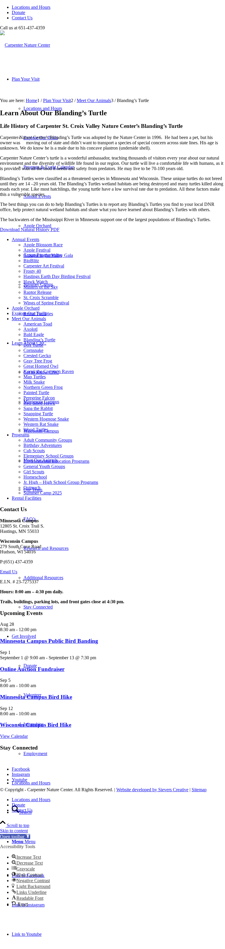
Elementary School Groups (48, 455)
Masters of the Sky (40, 286)
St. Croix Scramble (41, 297)
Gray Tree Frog (37, 360)
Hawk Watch (35, 281)
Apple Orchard (26, 308)
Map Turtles (34, 376)
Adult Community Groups (47, 440)
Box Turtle (33, 345)
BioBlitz (31, 260)
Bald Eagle (33, 334)
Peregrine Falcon (39, 397)
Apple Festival (36, 250)
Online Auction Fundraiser (32, 669)
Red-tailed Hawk (39, 403)
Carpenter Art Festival (43, 265)
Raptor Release (37, 292)
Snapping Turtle (38, 413)
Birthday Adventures (42, 445)
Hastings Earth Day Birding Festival (57, 276)
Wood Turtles (35, 429)
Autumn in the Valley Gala (48, 255)
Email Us (8, 571)
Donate (18, 12)
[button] (15, 836)
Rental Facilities (26, 498)
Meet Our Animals (29, 318)
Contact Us (22, 17)
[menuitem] (118, 7)
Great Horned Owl (40, 366)
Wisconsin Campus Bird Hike (35, 725)
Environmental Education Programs (56, 461)
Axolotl (30, 329)
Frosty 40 (32, 271)
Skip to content (14, 830)
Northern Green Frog (43, 387)
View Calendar (14, 736)
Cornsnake (33, 350)
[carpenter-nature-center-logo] (25, 45)
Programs (20, 434)
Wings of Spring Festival (46, 302)
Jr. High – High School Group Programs (60, 482)
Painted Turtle (36, 392)
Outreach (31, 487)
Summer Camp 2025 (42, 492)
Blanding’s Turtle (39, 339)
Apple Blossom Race (43, 244)
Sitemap (199, 789)
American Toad (37, 323)
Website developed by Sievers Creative (152, 789)
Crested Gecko (37, 355)
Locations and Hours (31, 7)
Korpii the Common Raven (48, 371)
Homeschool (35, 476)
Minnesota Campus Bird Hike (36, 697)
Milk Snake (34, 381)
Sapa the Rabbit (38, 408)
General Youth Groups (44, 466)
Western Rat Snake (41, 424)
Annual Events (25, 239)
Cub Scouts (34, 450)
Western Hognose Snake (46, 418)
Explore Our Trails (29, 313)
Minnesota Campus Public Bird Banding (49, 641)
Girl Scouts (33, 471)
